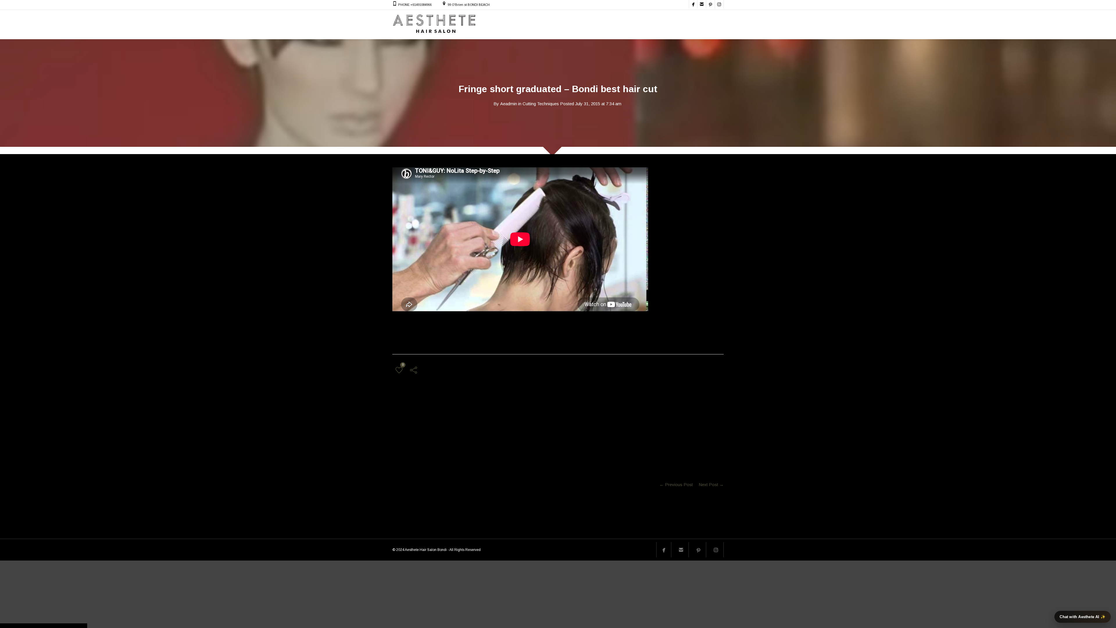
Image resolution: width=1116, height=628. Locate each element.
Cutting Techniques (541, 103)
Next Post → (711, 484)
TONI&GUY (480, 427)
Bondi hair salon (451, 427)
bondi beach (421, 427)
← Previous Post (676, 484)
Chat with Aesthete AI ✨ (1083, 617)
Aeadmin (508, 103)
